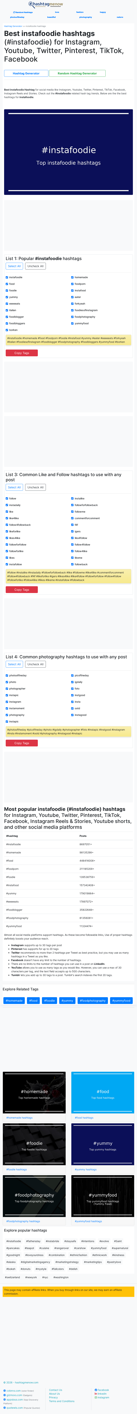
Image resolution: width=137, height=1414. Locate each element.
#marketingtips (93, 1261)
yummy (13, 297)
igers (78, 531)
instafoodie (15, 277)
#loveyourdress (34, 1254)
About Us (54, 1393)
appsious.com (20, 1401)
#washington (61, 1277)
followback (81, 564)
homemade (81, 277)
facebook (103, 1389)
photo (12, 682)
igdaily (78, 682)
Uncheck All (35, 266)
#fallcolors (58, 1268)
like (11, 511)
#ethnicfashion (78, 1254)
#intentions (87, 1241)
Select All (14, 266)
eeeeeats (14, 303)
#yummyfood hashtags (88, 1221)
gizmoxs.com (19, 1395)
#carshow (80, 1248)
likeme (78, 557)
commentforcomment (87, 518)
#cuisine (44, 1248)
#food (33, 1000)
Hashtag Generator (13, 26)
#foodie (49, 1000)
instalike (79, 498)
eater (78, 297)
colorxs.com (20, 1390)
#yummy (67, 1000)
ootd (77, 708)
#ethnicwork (99, 1254)
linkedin (101, 1393)
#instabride (52, 1241)
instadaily (15, 505)
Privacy (53, 1397)
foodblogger (16, 316)
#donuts (25, 1268)
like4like (14, 518)
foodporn (80, 283)
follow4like (81, 551)
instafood (80, 290)
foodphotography (85, 316)
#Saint (118, 1241)
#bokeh (10, 1268)
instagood (81, 714)
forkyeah (80, 303)
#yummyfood (121, 1000)
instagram (15, 701)
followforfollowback (86, 505)
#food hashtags (84, 1117)
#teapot (29, 1248)
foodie (13, 290)
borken (13, 330)
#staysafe (70, 1241)
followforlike (16, 551)
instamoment (16, 708)
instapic (14, 695)
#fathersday (33, 1241)
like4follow (81, 538)
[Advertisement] (68, 225)
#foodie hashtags (16, 1169)
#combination (57, 1254)
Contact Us (55, 1389)
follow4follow (82, 544)
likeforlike (14, 531)
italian (12, 310)
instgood (80, 695)
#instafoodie (13, 1241)
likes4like (14, 538)
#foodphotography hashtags (23, 1221)
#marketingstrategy (67, 1261)
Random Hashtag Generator (77, 73)
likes (12, 557)
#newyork (31, 1277)
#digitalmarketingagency (35, 1261)
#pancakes (12, 1248)
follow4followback (20, 524)
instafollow (15, 564)
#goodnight (13, 1254)
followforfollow (17, 544)
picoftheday (82, 675)
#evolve (104, 1241)
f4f (76, 524)
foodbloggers (17, 323)
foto (77, 688)
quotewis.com (23, 1407)
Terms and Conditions (61, 1401)
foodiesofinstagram (86, 310)
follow (12, 498)
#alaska (11, 1261)
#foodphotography (93, 1000)
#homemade (14, 1000)
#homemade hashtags (19, 1117)
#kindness (118, 1254)
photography (16, 714)
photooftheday (18, 675)
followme (80, 511)
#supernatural (120, 1248)
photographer (17, 688)
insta (77, 701)
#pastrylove (114, 1261)
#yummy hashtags (86, 1169)
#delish (73, 1268)
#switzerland (12, 1277)
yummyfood (82, 323)
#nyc (45, 1277)
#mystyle (41, 1268)
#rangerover (61, 1248)
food (12, 283)
